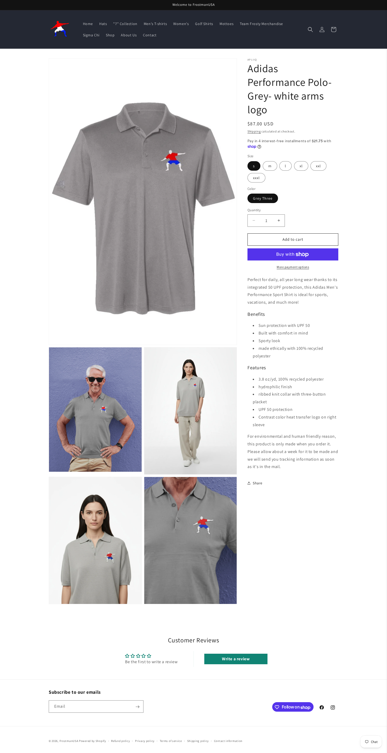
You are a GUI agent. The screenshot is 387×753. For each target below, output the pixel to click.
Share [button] (257, 482)
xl (301, 166)
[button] (310, 29)
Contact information (228, 741)
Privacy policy (145, 741)
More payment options (293, 267)
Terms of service (171, 741)
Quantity (254, 210)
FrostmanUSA (68, 741)
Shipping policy (198, 741)
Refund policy (120, 741)
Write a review (236, 658)
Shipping (254, 131)
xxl (318, 166)
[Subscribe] (137, 707)
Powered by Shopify (92, 741)
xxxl (256, 177)
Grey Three (262, 198)
